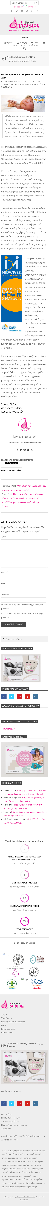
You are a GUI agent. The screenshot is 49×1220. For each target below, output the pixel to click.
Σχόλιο (3, 536)
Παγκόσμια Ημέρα (30, 84)
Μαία (20, 84)
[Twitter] (21, 450)
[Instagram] (32, 450)
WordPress (24, 1199)
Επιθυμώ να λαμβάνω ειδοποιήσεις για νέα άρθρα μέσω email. (22, 615)
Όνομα (4, 572)
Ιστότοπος (4, 594)
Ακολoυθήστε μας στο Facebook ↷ (20, 706)
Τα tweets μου (8, 728)
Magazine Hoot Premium (25, 1196)
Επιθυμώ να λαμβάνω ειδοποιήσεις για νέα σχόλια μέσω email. (22, 606)
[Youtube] (24, 450)
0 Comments (6, 87)
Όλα (6, 84)
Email (4, 583)
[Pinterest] (28, 450)
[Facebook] (17, 450)
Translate (32, 6)
